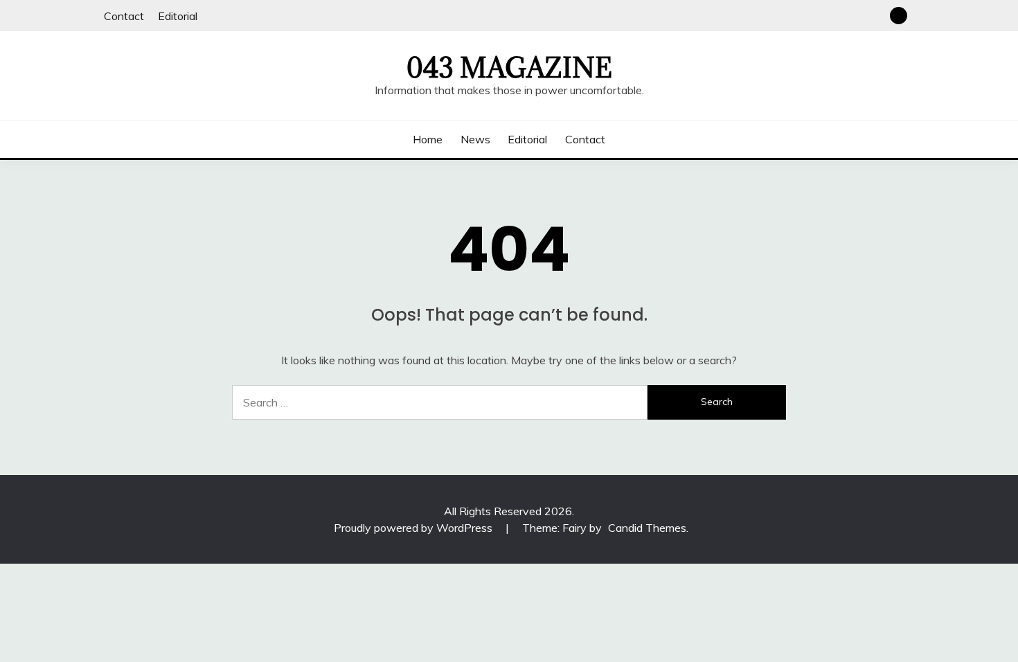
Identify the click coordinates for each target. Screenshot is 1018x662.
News (475, 139)
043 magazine (509, 68)
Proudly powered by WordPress (414, 528)
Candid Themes (647, 528)
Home (428, 139)
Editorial (177, 16)
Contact (124, 16)
